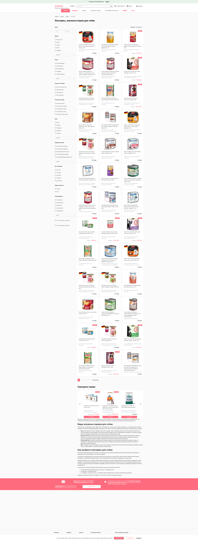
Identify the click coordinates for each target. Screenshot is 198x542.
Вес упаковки (58, 166)
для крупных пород (62, 106)
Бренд (56, 36)
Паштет (58, 189)
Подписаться (91, 486)
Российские (59, 200)
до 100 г (59, 169)
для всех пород (60, 103)
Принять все (119, 538)
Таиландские (60, 210)
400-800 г (59, 178)
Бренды (84, 10)
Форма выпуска (59, 185)
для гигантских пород (62, 114)
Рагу (58, 191)
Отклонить (130, 538)
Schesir (58, 45)
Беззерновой (60, 66)
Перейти (107, 1)
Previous (80, 406)
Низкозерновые (61, 74)
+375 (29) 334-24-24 (121, 6)
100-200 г (59, 172)
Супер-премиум (60, 63)
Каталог (65, 10)
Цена (56, 27)
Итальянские (60, 202)
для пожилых (60, 95)
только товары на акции (63, 225)
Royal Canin (59, 39)
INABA (58, 42)
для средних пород (61, 108)
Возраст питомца (60, 83)
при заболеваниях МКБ (63, 154)
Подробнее (138, 538)
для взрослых (60, 89)
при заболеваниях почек (63, 151)
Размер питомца (59, 99)
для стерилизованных (62, 146)
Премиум (59, 71)
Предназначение (59, 142)
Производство (59, 196)
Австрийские (60, 208)
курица (58, 125)
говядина (59, 128)
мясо (58, 122)
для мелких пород (61, 111)
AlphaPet (59, 50)
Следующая (95, 380)
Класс (56, 59)
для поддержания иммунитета (64, 157)
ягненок (59, 133)
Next (141, 405)
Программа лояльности (111, 10)
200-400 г (59, 175)
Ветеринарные (60, 68)
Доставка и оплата (96, 10)
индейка (59, 130)
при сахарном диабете (62, 149)
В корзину (110, 379)
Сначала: (133, 27)
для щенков (60, 92)
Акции (133, 10)
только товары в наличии (63, 220)
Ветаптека (75, 10)
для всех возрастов (62, 87)
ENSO (58, 47)
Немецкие (59, 205)
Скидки (125, 10)
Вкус (56, 119)
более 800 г (59, 180)
